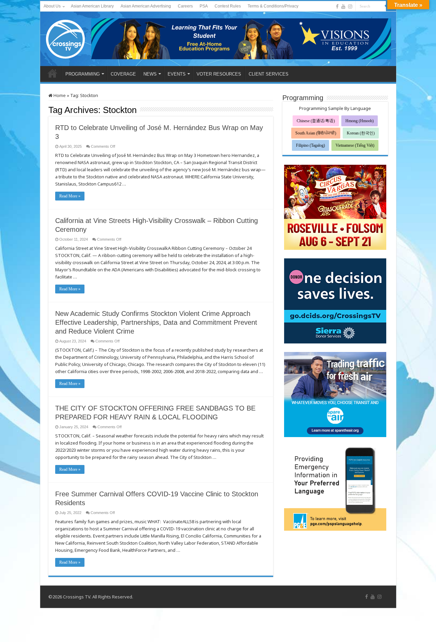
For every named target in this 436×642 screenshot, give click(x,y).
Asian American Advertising (146, 6)
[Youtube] (343, 6)
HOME (52, 73)
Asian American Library (92, 6)
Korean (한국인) (361, 133)
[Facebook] (337, 6)
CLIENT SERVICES (269, 74)
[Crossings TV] (65, 37)
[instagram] (350, 6)
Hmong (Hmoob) (359, 120)
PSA (204, 6)
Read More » (69, 196)
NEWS (150, 74)
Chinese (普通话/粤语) (316, 120)
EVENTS (177, 74)
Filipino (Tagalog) (310, 145)
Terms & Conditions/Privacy (273, 6)
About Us (52, 6)
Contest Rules (228, 6)
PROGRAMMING (82, 74)
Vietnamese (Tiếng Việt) (355, 145)
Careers (185, 6)
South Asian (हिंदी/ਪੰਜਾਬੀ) (315, 133)
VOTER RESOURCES (219, 74)
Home (59, 95)
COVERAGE (123, 74)
